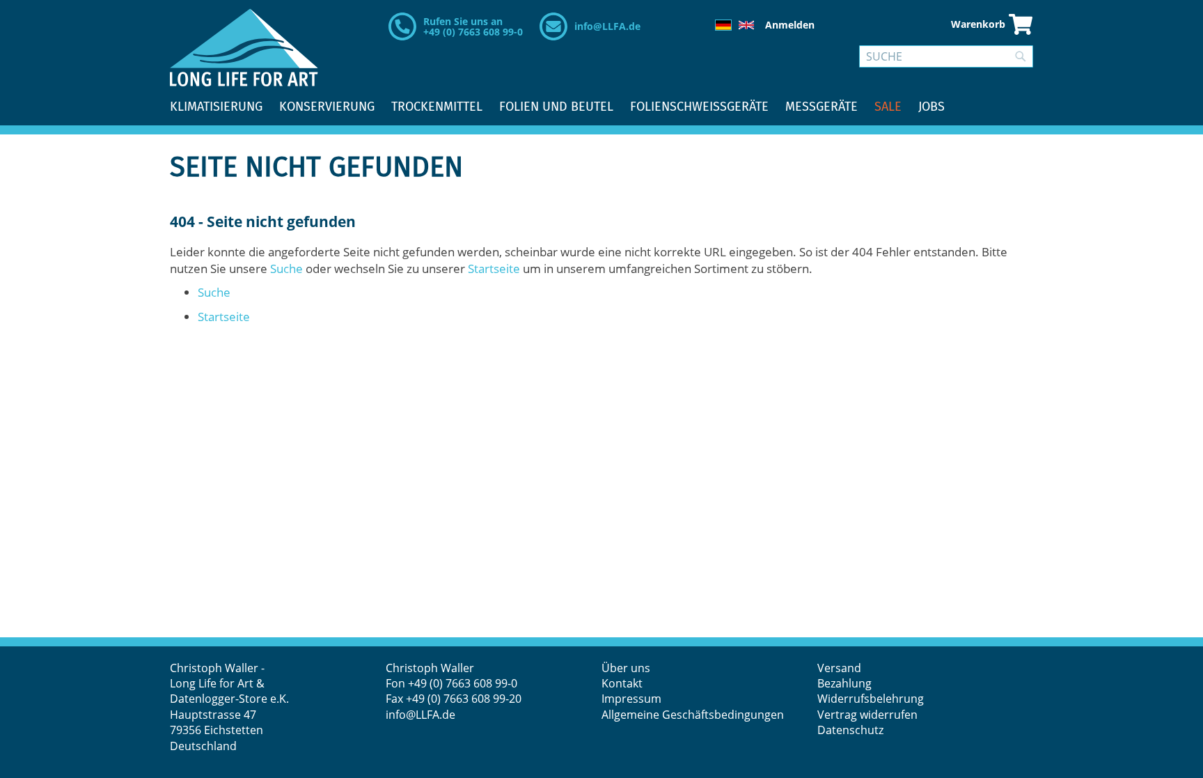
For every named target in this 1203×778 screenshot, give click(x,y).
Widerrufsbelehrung (872, 698)
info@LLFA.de (607, 26)
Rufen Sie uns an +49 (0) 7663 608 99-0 (473, 26)
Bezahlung (844, 683)
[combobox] (946, 56)
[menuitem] (216, 106)
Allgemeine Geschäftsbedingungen (693, 714)
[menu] (601, 106)
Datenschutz (850, 730)
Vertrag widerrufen (867, 714)
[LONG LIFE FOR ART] (244, 47)
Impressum (631, 698)
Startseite (494, 268)
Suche (286, 268)
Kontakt (622, 683)
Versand (839, 668)
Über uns (626, 668)
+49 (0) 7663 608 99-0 (462, 683)
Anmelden (790, 24)
